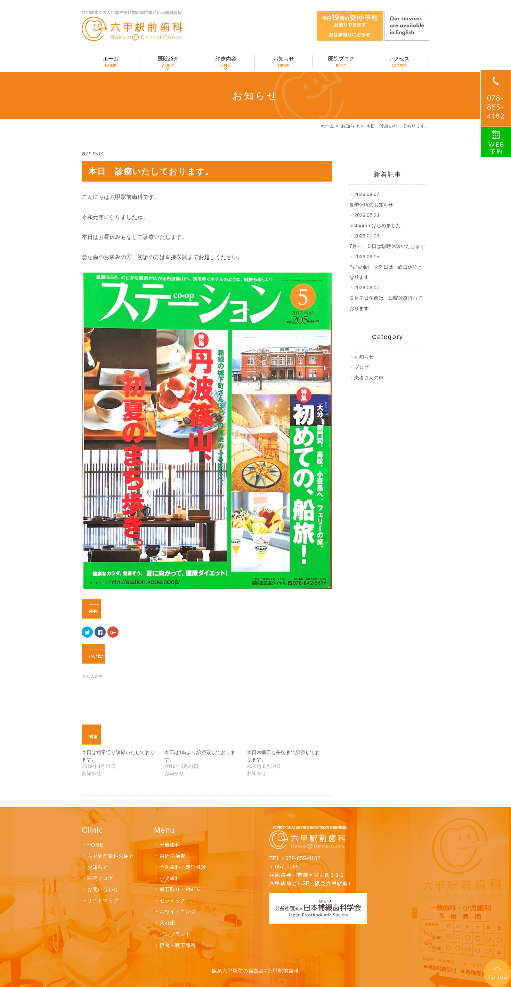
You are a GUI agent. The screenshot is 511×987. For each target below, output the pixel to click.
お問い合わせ (103, 889)
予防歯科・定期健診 (183, 867)
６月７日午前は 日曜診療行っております (385, 298)
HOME (95, 845)
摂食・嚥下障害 (178, 945)
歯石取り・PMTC (180, 889)
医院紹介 (168, 62)
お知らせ (283, 62)
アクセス (399, 62)
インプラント (175, 934)
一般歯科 (170, 845)
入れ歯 (167, 922)
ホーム (111, 62)
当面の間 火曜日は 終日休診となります (385, 267)
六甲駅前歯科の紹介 (110, 856)
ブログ (361, 367)
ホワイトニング (178, 911)
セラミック (173, 900)
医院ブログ (341, 62)
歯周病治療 (173, 856)
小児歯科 (170, 878)
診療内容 (226, 62)
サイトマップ (103, 900)
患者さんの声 (368, 377)
